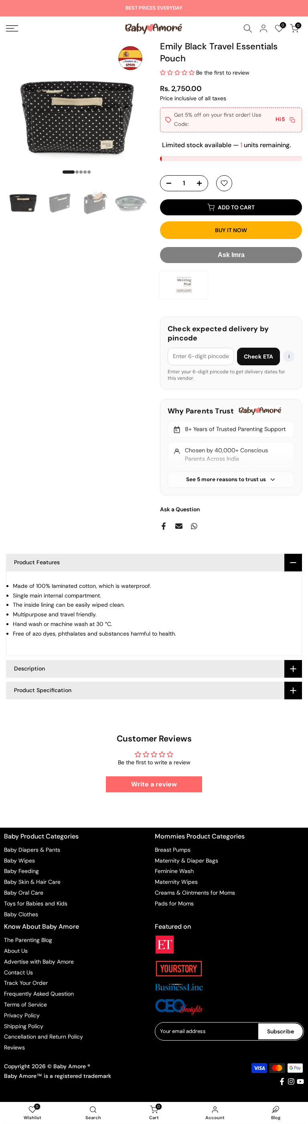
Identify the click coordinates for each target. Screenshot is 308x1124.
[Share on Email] (178, 526)
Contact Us (18, 972)
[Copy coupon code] (292, 120)
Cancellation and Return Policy (43, 1036)
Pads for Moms (174, 903)
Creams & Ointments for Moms (195, 892)
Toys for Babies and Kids (35, 903)
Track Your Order (26, 982)
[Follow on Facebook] (282, 1081)
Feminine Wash (174, 871)
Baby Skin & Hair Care (32, 881)
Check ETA (258, 356)
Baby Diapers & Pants (32, 849)
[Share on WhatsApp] (194, 526)
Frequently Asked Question (39, 993)
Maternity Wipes (176, 881)
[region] (231, 447)
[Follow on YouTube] (300, 1081)
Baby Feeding (21, 871)
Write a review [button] (154, 784)
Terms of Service (25, 1004)
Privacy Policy (22, 1015)
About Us (16, 950)
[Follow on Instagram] (291, 1081)
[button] (178, 72)
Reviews (14, 1047)
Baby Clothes (21, 914)
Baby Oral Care (23, 892)
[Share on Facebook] (163, 526)
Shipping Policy (23, 1026)
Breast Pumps (172, 849)
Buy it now (231, 230)
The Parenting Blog (28, 940)
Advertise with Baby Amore (39, 961)
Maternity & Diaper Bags (186, 860)
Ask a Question (180, 509)
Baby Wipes (19, 860)
